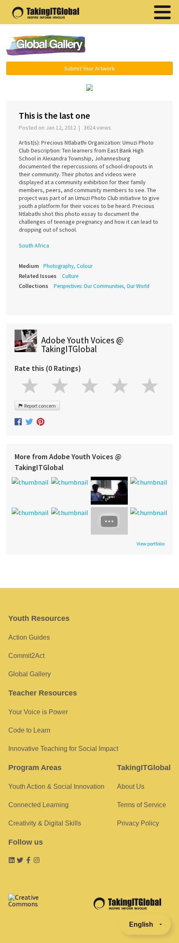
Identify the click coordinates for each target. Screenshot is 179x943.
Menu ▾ (135, 45)
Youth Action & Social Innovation (56, 786)
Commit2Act (26, 655)
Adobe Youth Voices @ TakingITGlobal (82, 345)
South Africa (34, 245)
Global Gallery (45, 45)
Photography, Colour (67, 266)
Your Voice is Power (38, 711)
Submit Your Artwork (89, 68)
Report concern (39, 406)
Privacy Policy (138, 823)
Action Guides (29, 637)
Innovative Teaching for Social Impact (63, 748)
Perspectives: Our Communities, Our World (101, 286)
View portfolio (150, 543)
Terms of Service (141, 804)
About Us (130, 786)
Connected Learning (38, 804)
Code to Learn (29, 730)
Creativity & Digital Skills (44, 823)
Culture (70, 276)
